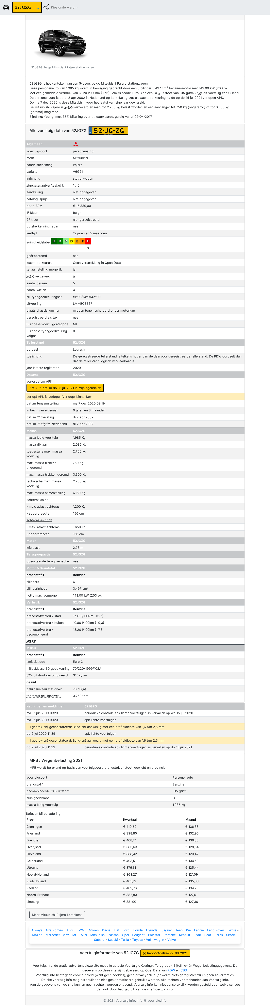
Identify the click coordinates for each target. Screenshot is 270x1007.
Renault (184, 935)
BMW (80, 930)
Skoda (231, 935)
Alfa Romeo (54, 930)
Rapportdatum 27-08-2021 (166, 953)
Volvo (171, 940)
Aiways (37, 930)
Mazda (37, 935)
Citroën (93, 930)
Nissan (114, 935)
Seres (218, 935)
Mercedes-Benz (57, 935)
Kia (188, 930)
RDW (171, 970)
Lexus (232, 930)
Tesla (125, 940)
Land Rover (215, 930)
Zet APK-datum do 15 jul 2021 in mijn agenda (63, 388)
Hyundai (152, 930)
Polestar (154, 935)
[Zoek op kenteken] (37, 7)
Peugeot (138, 935)
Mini (84, 935)
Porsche (170, 935)
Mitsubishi (97, 935)
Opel (125, 935)
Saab (197, 935)
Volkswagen (155, 940)
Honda (138, 930)
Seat (207, 935)
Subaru (99, 940)
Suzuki (113, 940)
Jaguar (167, 930)
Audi (69, 930)
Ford (126, 930)
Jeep (179, 930)
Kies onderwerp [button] (63, 7)
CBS (183, 970)
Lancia (199, 930)
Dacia (106, 930)
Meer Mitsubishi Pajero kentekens (57, 915)
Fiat (116, 930)
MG (74, 935)
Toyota (137, 940)
